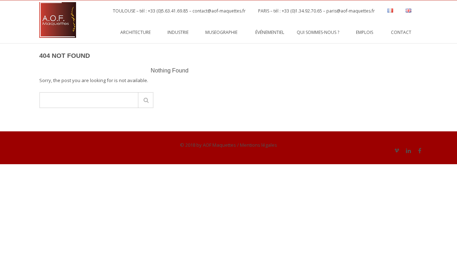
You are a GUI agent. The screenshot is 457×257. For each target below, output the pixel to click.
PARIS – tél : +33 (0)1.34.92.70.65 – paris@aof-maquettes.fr (316, 11)
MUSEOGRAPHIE (224, 32)
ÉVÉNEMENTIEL (269, 32)
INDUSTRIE (180, 32)
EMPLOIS (367, 32)
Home (408, 55)
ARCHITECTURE (137, 32)
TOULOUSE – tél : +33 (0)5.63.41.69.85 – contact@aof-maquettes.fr (177, 11)
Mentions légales (258, 145)
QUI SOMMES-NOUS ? (320, 32)
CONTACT (401, 32)
